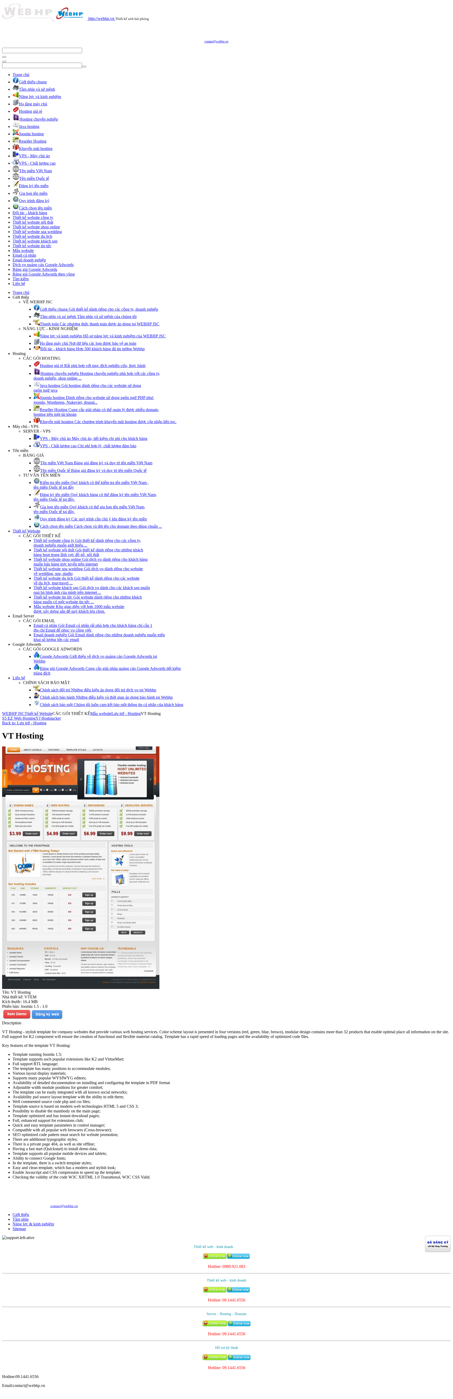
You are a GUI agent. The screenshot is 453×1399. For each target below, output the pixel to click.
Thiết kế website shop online (36, 227)
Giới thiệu (21, 1214)
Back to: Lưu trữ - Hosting (24, 723)
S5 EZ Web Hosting (19, 718)
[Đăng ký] (47, 1018)
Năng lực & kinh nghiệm (33, 1224)
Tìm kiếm (21, 279)
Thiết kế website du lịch (32, 236)
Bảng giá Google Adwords (35, 269)
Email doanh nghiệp (29, 260)
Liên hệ (19, 283)
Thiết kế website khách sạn (35, 241)
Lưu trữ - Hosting (126, 713)
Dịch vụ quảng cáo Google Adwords (43, 264)
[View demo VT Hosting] (16, 1018)
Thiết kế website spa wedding (37, 231)
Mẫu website (23, 250)
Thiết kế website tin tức (32, 246)
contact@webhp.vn (216, 41)
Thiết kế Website (26, 531)
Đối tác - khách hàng (30, 213)
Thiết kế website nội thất (33, 222)
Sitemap (19, 1228)
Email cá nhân (24, 255)
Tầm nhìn (21, 1219)
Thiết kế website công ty (33, 217)
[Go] (4, 57)
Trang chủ (21, 74)
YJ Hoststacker (48, 718)
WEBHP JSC (13, 713)
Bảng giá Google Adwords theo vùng (44, 274)
